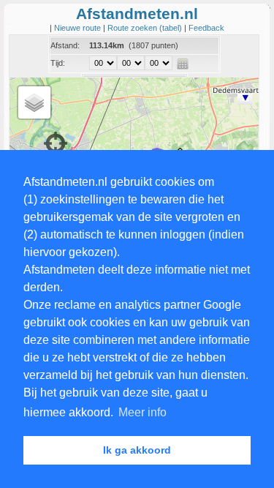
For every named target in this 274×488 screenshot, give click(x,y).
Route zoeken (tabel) (145, 27)
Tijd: (57, 63)
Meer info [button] (142, 412)
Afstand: (65, 45)
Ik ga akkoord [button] (137, 450)
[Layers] (34, 102)
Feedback (206, 27)
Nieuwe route (78, 27)
